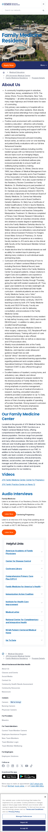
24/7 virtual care (36, 784)
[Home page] (4, 72)
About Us (5, 669)
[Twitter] (22, 765)
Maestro (5, 720)
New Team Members (10, 738)
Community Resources (11, 688)
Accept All (24, 828)
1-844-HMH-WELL (37, 786)
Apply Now (9, 65)
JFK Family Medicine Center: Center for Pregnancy (23, 480)
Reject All (24, 822)
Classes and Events (10, 673)
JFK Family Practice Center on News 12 (18, 484)
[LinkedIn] (12, 765)
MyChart (11, 786)
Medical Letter (12, 612)
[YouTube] (26, 765)
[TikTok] (31, 765)
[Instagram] (8, 765)
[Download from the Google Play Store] (27, 776)
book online (19, 786)
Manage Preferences (24, 816)
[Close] (45, 796)
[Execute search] (44, 10)
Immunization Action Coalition (19, 594)
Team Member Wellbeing (12, 746)
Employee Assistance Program (14, 734)
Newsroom (6, 692)
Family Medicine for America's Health (23, 586)
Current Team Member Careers (14, 730)
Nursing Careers (8, 706)
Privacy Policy (14, 812)
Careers (5, 702)
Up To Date (11, 640)
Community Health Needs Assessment (17, 684)
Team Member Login (10, 742)
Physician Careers (9, 710)
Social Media (7, 676)
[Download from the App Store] (10, 776)
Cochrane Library (14, 568)
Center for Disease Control (18, 561)
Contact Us (6, 680)
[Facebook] (3, 765)
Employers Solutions (10, 756)
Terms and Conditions (34, 809)
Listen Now (9, 514)
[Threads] (17, 765)
